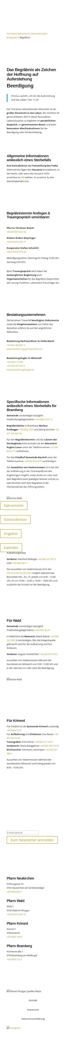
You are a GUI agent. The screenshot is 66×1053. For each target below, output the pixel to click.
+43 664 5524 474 (33, 461)
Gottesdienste (15, 519)
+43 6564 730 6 (14, 936)
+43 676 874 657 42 (16, 231)
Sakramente (14, 505)
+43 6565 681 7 (19, 563)
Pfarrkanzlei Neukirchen (19, 573)
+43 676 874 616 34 (16, 251)
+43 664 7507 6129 (49, 745)
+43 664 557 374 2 (49, 654)
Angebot (11, 533)
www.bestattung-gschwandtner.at (24, 348)
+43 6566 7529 (26, 429)
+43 (14, 730)
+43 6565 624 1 (14, 891)
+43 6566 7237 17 (44, 419)
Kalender (11, 547)
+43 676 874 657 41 (16, 241)
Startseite (12, 33)
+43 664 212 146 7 (44, 741)
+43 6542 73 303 (15, 361)
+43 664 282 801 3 (16, 345)
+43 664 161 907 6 (47, 559)
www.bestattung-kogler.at (20, 369)
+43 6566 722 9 (14, 959)
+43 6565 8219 (42, 630)
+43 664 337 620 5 (16, 365)
